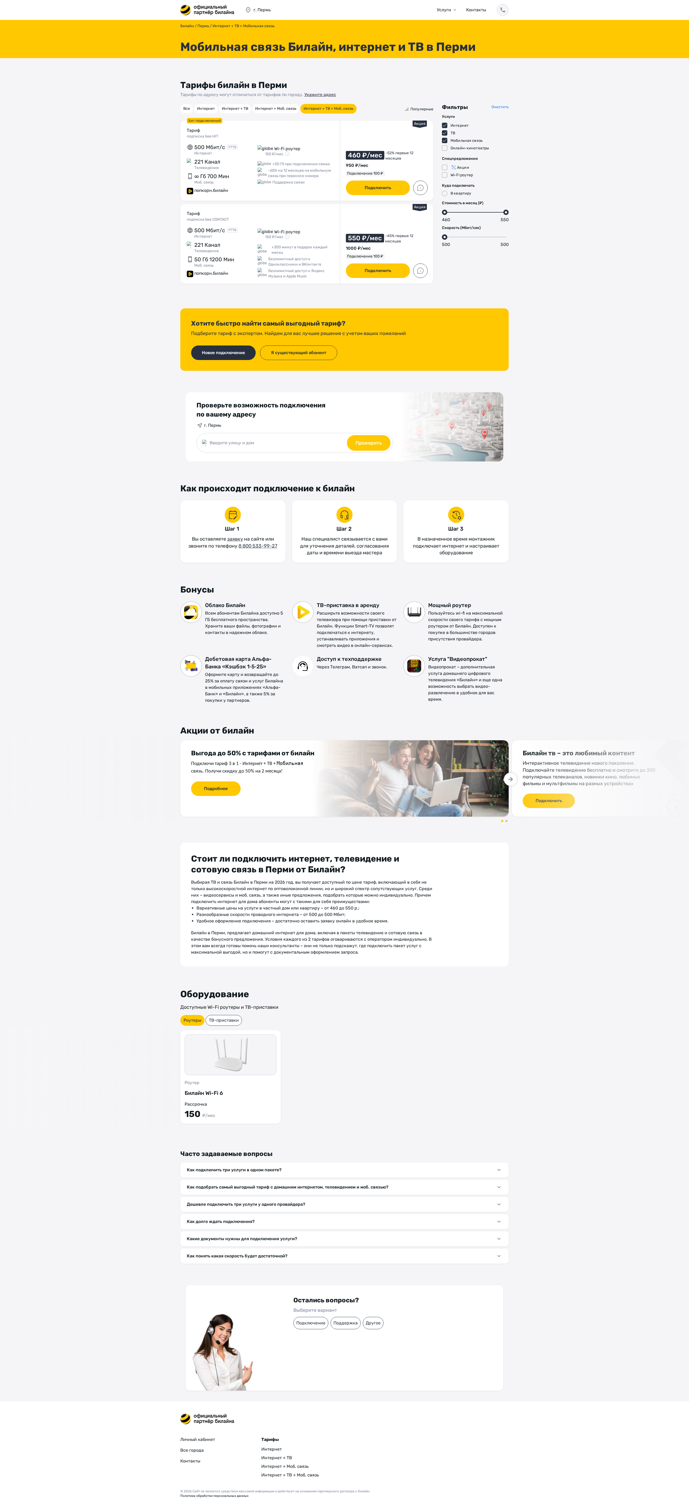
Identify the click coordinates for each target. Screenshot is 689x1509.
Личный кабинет (197, 1439)
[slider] (444, 212)
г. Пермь (212, 425)
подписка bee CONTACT (208, 219)
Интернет (206, 108)
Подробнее (216, 788)
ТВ (453, 133)
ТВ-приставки (224, 1020)
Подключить (378, 187)
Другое (373, 1322)
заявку (235, 539)
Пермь (203, 26)
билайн (187, 26)
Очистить (500, 107)
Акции (463, 167)
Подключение (310, 1322)
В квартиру (461, 193)
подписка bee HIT (202, 136)
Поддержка (345, 1322)
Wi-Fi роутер (462, 175)
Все (186, 108)
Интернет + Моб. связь (275, 108)
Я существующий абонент (298, 352)
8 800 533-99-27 (257, 546)
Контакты (476, 9)
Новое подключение (223, 352)
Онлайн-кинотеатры (470, 148)
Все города (192, 1450)
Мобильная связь (467, 140)
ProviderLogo (207, 10)
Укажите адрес (320, 94)
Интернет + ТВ (235, 108)
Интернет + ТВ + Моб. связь (328, 108)
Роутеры (192, 1020)
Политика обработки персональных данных (214, 1496)
